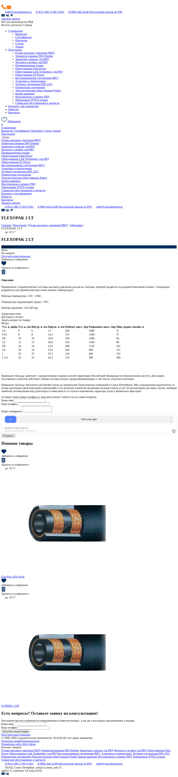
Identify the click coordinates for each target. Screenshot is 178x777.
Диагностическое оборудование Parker (38, 90)
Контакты (14, 112)
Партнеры (21, 40)
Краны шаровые (25, 93)
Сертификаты (23, 37)
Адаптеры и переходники (30, 81)
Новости (13, 109)
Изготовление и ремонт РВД (32, 96)
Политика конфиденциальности (20, 741)
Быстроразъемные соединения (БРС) (37, 77)
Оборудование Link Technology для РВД (39, 71)
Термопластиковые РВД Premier (34, 56)
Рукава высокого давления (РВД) (35, 52)
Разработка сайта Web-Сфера (18, 744)
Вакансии (21, 34)
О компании (15, 30)
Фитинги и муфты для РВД (31, 62)
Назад (6, 137)
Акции (19, 46)
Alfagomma (76, 225)
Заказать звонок (10, 18)
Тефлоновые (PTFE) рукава (31, 99)
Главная (6, 225)
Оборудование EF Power (29, 74)
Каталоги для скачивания (23, 106)
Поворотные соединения (30, 87)
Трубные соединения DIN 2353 (33, 84)
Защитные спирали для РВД (32, 59)
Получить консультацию (15, 256)
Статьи (19, 43)
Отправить (8, 435)
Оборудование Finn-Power (30, 68)
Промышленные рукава (29, 65)
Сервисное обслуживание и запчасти (37, 103)
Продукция (15, 49)
